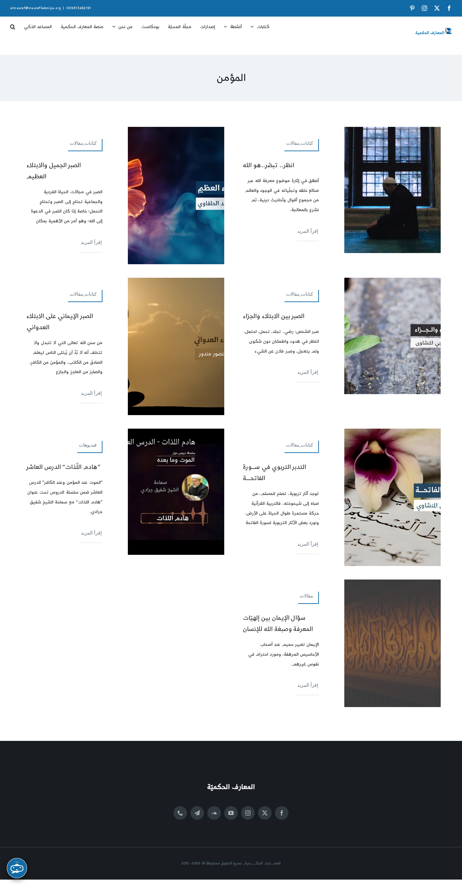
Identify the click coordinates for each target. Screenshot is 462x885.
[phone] (180, 813)
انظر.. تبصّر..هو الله (268, 165)
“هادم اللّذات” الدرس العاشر (63, 467)
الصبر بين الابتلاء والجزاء (273, 316)
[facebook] (281, 813)
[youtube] (231, 813)
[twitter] (265, 813)
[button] (12, 24)
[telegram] (197, 813)
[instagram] (248, 813)
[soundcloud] (214, 813)
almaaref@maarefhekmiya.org (35, 8)
